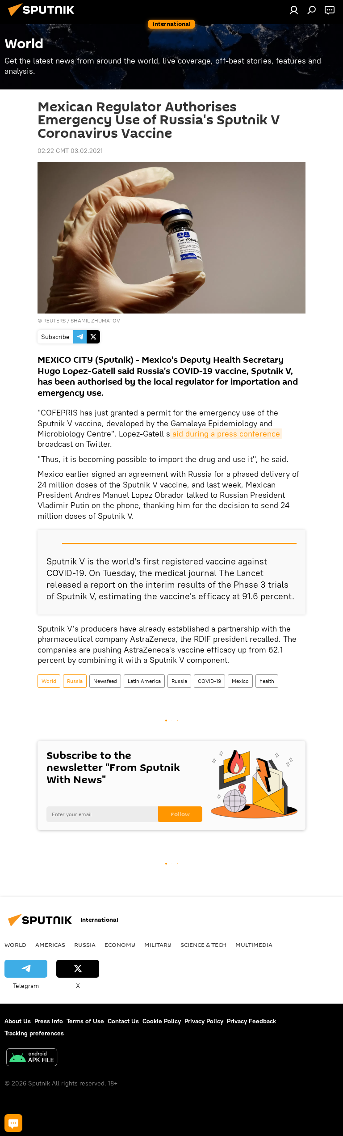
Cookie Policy (161, 1021)
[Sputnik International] (43, 17)
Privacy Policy (203, 1021)
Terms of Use (85, 1021)
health (266, 681)
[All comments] (13, 1123)
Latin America (144, 681)
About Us (17, 1021)
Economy (120, 945)
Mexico (240, 681)
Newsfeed (105, 681)
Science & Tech (203, 945)
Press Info (48, 1021)
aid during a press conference (226, 433)
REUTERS (54, 320)
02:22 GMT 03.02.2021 (70, 151)
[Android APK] (31, 1058)
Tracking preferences (34, 1033)
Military (158, 945)
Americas (50, 945)
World (49, 681)
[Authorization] (294, 10)
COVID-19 (209, 681)
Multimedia (253, 945)
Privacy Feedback (251, 1021)
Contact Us (123, 1021)
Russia (75, 681)
